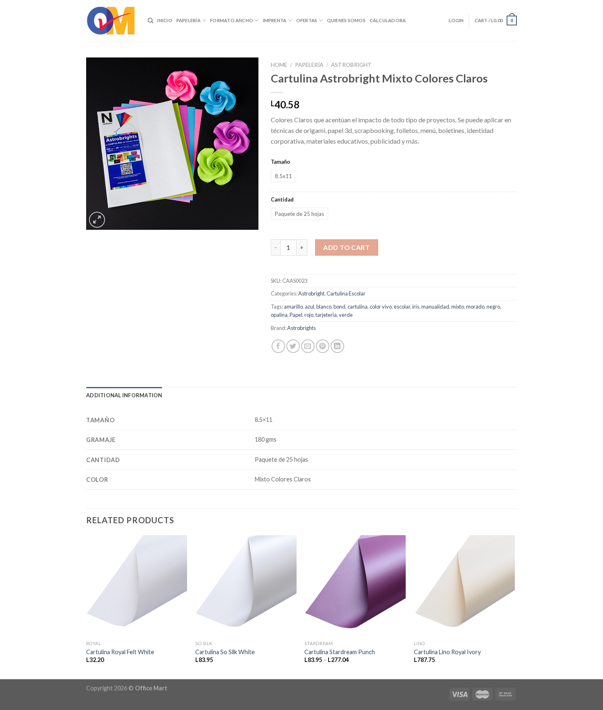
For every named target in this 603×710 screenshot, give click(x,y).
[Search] (150, 20)
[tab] (124, 395)
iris (415, 306)
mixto (457, 306)
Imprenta (275, 20)
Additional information (124, 395)
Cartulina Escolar (346, 293)
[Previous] (86, 606)
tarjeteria (326, 314)
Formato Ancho (231, 20)
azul (309, 306)
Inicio (164, 20)
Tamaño (280, 161)
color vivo (381, 306)
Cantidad (282, 199)
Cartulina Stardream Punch (339, 651)
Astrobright (351, 65)
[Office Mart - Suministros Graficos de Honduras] (110, 20)
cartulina (357, 306)
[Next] (514, 606)
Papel (296, 314)
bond (339, 306)
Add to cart (346, 247)
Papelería (188, 20)
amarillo (293, 306)
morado (475, 306)
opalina (279, 314)
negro (493, 306)
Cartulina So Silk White (225, 651)
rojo (308, 314)
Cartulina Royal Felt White (120, 651)
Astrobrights (301, 328)
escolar (402, 306)
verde (346, 314)
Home (279, 65)
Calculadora (388, 20)
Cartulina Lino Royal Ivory (447, 651)
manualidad (435, 306)
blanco (323, 306)
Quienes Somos (346, 20)
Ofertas (306, 20)
